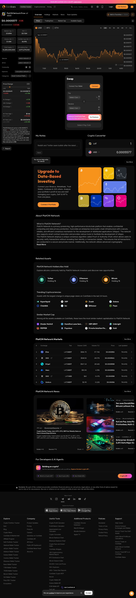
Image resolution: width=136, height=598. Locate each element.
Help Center (119, 523)
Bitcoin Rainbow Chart (56, 538)
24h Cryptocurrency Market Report (56, 553)
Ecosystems (7, 583)
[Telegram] (26, 67)
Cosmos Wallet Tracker (11, 558)
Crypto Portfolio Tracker (12, 523)
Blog (5, 529)
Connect (95, 86)
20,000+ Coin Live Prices (57, 564)
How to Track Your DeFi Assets (123, 532)
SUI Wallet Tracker (10, 577)
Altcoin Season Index (56, 561)
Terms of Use (103, 526)
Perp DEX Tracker (10, 580)
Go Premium (94, 117)
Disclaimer (102, 523)
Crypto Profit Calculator (57, 523)
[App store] (52, 510)
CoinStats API (31, 539)
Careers (29, 532)
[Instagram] (56, 500)
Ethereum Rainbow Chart (57, 541)
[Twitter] (29, 67)
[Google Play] (84, 510)
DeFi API (52, 589)
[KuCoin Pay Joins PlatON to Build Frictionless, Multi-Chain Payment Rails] (100, 424)
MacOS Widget (79, 528)
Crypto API (123, 476)
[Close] (133, 2)
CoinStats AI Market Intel (11, 536)
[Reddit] (69, 500)
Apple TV (77, 534)
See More (129, 162)
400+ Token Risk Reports (57, 570)
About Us (30, 551)
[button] (30, 63)
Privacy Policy (103, 529)
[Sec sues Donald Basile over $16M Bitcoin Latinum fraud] (100, 406)
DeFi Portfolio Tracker (11, 542)
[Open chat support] (131, 593)
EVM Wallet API (54, 586)
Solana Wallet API (55, 583)
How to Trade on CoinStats (120, 542)
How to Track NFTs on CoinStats (122, 553)
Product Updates (32, 523)
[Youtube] (79, 500)
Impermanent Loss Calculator (55, 530)
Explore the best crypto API (80, 469)
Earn (5, 526)
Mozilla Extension (79, 531)
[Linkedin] (74, 500)
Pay (69, 93)
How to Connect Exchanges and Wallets (122, 527)
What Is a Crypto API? (46, 476)
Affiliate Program (9, 539)
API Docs (30, 542)
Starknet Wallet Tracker (11, 545)
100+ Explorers (54, 567)
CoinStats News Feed (34, 548)
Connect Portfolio (48, 204)
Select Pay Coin (84, 125)
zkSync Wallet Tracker (11, 548)
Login (111, 7)
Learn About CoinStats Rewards (122, 548)
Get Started (122, 7)
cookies (51, 593)
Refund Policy (103, 536)
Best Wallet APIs (80, 476)
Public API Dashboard (34, 545)
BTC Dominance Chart (56, 557)
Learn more (77, 2)
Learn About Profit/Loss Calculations (123, 537)
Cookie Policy (103, 532)
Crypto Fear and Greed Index (57, 545)
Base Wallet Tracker (10, 564)
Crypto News (8, 532)
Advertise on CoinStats (34, 536)
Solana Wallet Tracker (11, 555)
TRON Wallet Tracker (11, 571)
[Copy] (30, 63)
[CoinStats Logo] (9, 6)
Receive (71, 104)
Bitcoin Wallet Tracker (11, 574)
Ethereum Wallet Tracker (12, 561)
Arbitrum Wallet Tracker (11, 551)
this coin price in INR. (10, 142)
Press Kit (30, 529)
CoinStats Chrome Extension (80, 524)
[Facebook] (85, 500)
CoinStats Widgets (55, 549)
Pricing (29, 526)
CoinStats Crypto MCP (56, 573)
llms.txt (51, 577)
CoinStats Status (120, 557)
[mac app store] (68, 510)
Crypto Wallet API (55, 580)
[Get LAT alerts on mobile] (132, 14)
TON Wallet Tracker (10, 567)
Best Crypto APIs (64, 476)
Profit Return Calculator (56, 526)
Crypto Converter (55, 534)
